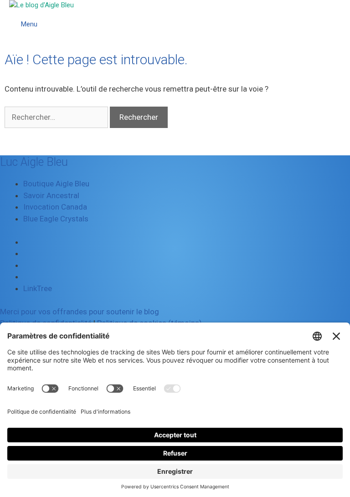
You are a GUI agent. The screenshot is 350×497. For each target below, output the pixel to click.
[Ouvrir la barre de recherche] (341, 13)
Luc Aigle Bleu (34, 162)
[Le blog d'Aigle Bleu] (41, 5)
